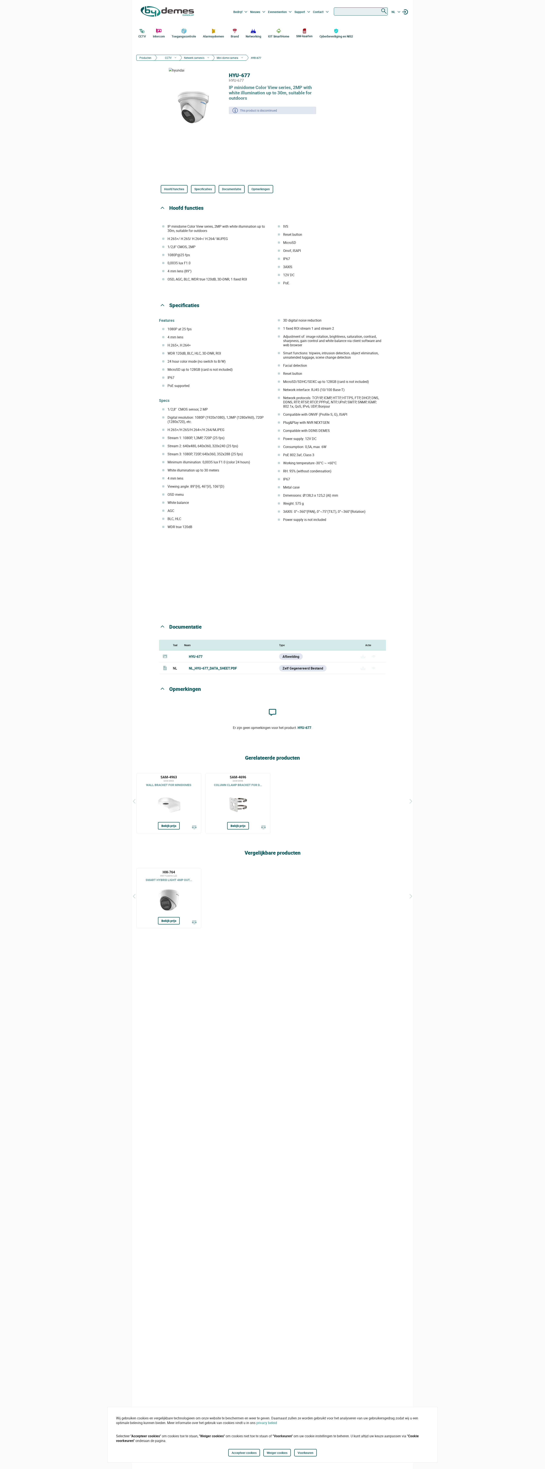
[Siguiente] (411, 801)
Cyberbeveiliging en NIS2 (336, 36)
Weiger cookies (277, 1453)
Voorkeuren (305, 1453)
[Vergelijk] (194, 827)
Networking (253, 36)
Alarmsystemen (213, 36)
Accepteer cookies (244, 1453)
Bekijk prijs (168, 826)
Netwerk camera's (194, 57)
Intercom (159, 36)
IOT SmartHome (278, 36)
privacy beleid (266, 1422)
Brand (235, 36)
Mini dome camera (227, 57)
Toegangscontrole (184, 36)
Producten (145, 57)
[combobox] (361, 11)
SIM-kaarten (304, 36)
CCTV (142, 36)
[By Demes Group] (167, 12)
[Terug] (134, 801)
